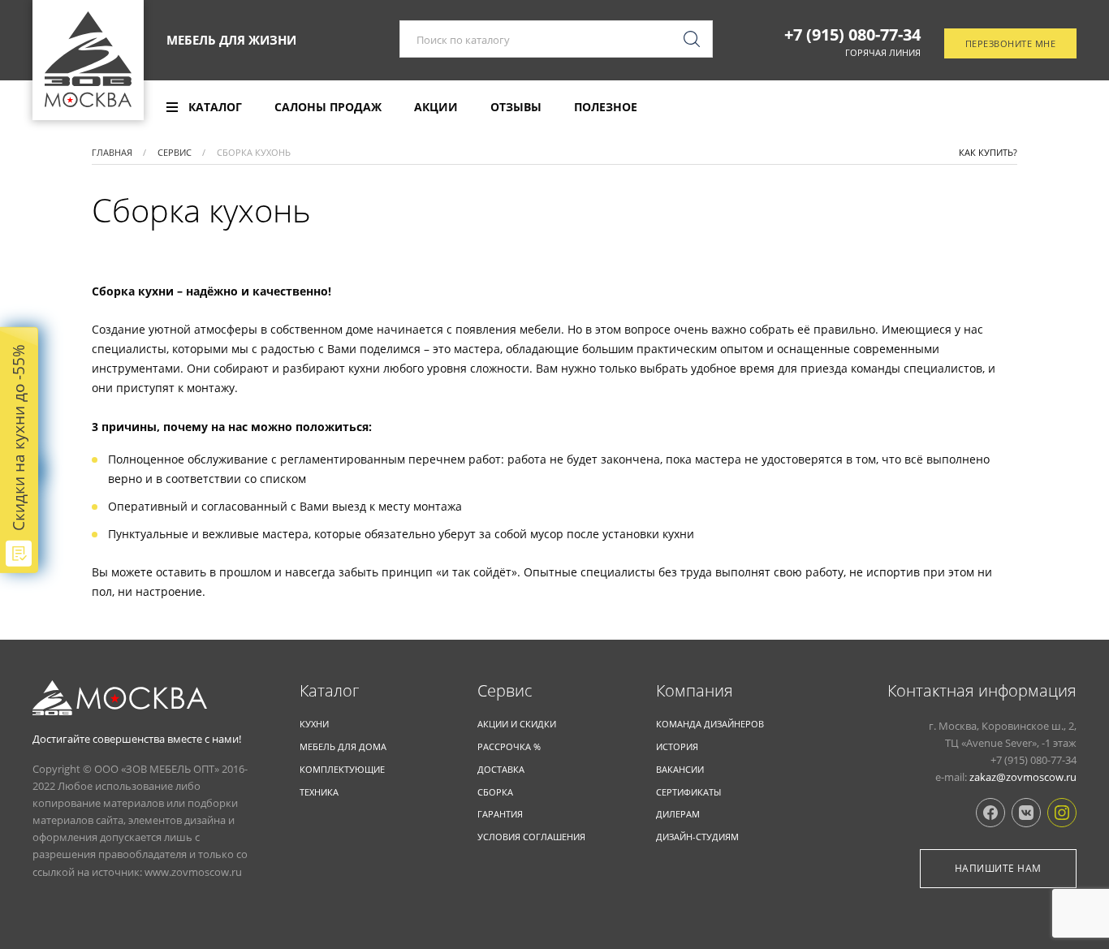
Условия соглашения (531, 836)
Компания (694, 690)
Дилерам (678, 814)
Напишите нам (998, 868)
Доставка (500, 769)
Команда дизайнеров (710, 724)
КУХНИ (314, 724)
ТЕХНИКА (319, 792)
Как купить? (988, 152)
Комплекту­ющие (342, 769)
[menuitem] (204, 107)
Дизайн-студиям (697, 836)
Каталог (329, 690)
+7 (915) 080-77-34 (852, 35)
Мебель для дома (343, 746)
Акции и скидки (516, 724)
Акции (436, 107)
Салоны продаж (328, 107)
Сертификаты (688, 792)
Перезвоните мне (1010, 43)
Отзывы (516, 107)
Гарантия (500, 814)
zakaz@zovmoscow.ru (1023, 777)
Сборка (495, 792)
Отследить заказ (1021, 107)
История (677, 746)
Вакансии (680, 769)
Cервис (505, 690)
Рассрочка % (509, 746)
